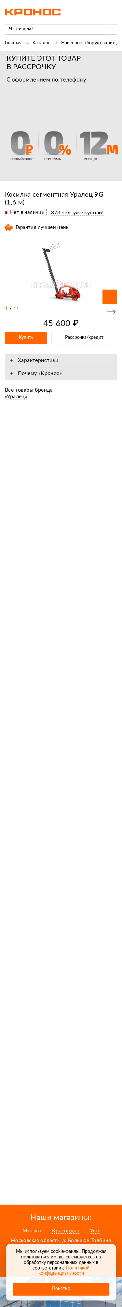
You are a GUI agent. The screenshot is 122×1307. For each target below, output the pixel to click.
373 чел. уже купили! (77, 212)
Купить (26, 337)
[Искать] (112, 29)
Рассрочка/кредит (84, 337)
